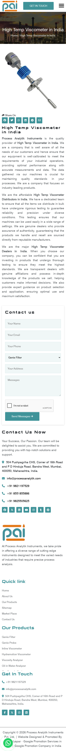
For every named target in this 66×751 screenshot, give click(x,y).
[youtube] (26, 510)
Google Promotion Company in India (37, 745)
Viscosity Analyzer (12, 660)
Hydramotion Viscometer (16, 654)
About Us (7, 596)
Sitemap (7, 607)
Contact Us (8, 619)
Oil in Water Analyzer (14, 665)
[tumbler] (41, 510)
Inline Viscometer (12, 648)
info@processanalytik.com (23, 478)
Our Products (9, 602)
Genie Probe (9, 642)
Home (5, 590)
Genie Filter (8, 637)
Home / (15, 35)
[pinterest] (48, 510)
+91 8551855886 (17, 493)
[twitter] (12, 510)
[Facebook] (5, 510)
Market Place (9, 613)
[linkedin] (19, 510)
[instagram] (33, 510)
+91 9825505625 (17, 501)
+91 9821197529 (17, 486)
